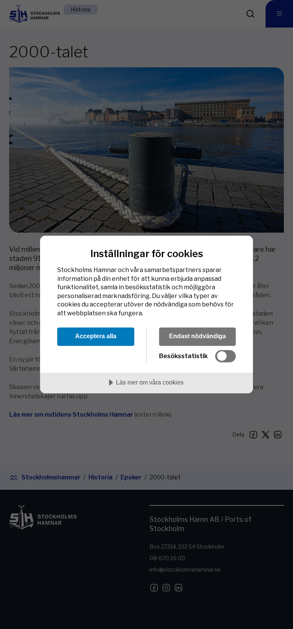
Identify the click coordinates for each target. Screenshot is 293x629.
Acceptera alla (95, 335)
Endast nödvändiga (197, 335)
